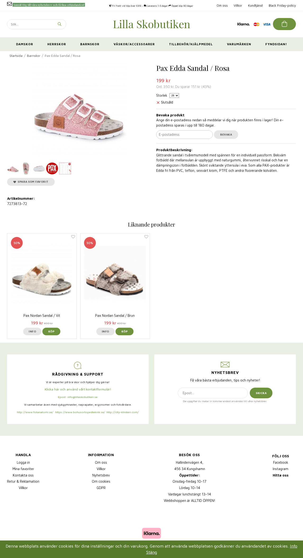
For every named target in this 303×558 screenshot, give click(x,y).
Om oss (222, 5)
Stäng (151, 552)
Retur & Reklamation (23, 481)
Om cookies (101, 481)
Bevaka (226, 134)
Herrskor (56, 44)
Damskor (24, 44)
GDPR (101, 488)
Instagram (280, 469)
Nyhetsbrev (101, 475)
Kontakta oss (23, 475)
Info (32, 331)
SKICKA (261, 393)
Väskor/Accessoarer (134, 44)
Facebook (280, 462)
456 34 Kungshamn (189, 469)
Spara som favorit (32, 181)
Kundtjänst (255, 5)
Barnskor (89, 44)
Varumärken (239, 44)
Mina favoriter (23, 469)
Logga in (23, 462)
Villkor (238, 5)
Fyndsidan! (276, 44)
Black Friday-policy (282, 5)
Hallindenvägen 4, (189, 462)
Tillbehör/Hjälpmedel (191, 44)
